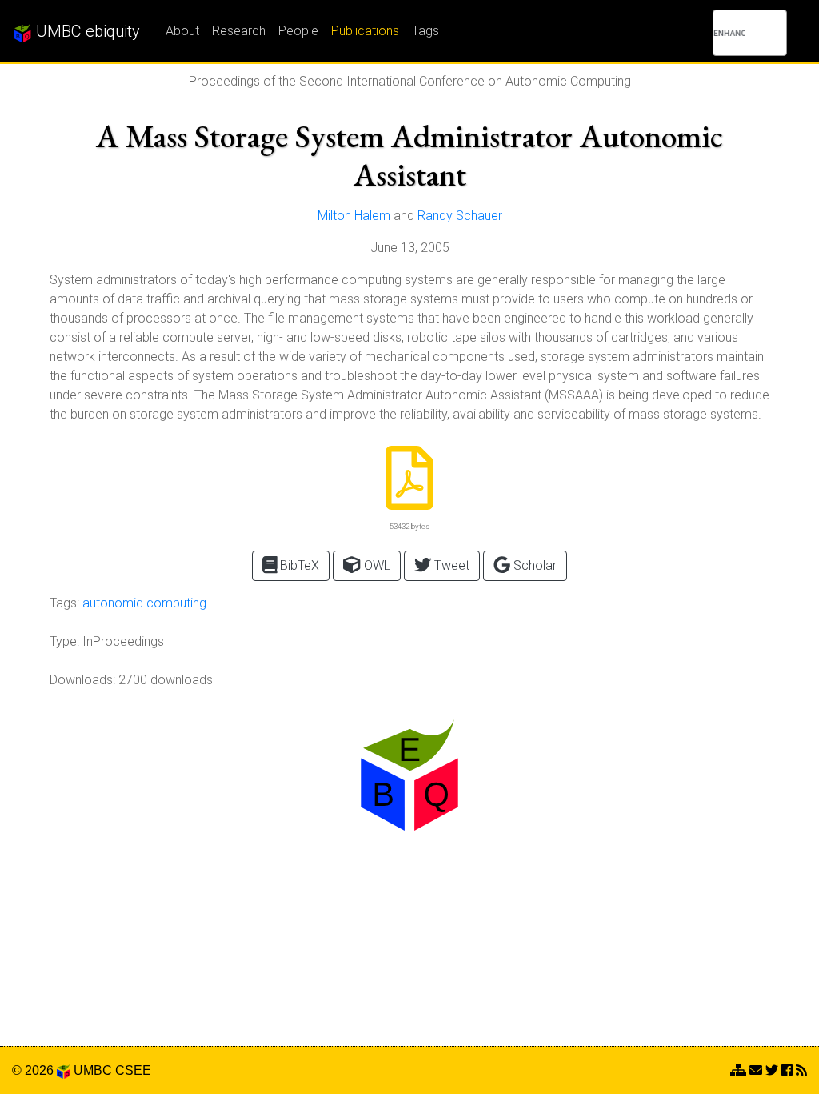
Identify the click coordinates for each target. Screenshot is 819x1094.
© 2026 (34, 1070)
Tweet (450, 565)
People (298, 30)
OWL (375, 565)
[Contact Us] (738, 1070)
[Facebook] (787, 1070)
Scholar (533, 565)
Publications (365, 30)
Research (239, 30)
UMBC (93, 1070)
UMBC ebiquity (86, 31)
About (182, 30)
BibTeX (298, 565)
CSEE (133, 1070)
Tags (425, 30)
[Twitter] (771, 1070)
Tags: (64, 603)
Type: (64, 641)
